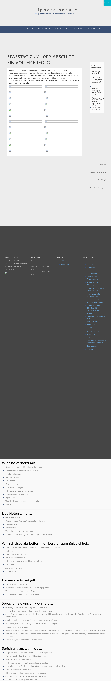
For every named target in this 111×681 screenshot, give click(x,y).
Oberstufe (92, 29)
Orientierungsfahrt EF (95, 331)
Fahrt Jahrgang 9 (93, 324)
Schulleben (25, 29)
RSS (62, 261)
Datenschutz (92, 267)
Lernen (76, 29)
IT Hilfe (90, 349)
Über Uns (43, 29)
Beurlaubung (92, 346)
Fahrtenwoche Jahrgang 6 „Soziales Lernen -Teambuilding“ (96, 319)
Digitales (60, 29)
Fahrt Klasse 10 (93, 328)
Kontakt (90, 261)
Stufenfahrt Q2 (92, 334)
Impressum (91, 264)
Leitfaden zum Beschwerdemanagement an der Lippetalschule (96, 340)
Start (11, 28)
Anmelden (65, 264)
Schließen (107, 2)
